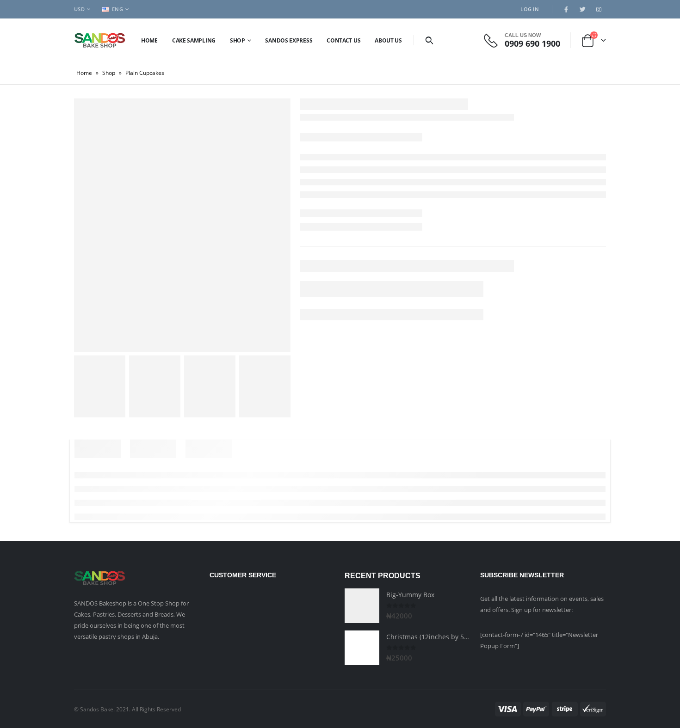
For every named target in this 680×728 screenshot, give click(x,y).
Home (149, 40)
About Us (388, 40)
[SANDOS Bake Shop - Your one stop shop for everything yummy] (99, 40)
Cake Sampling (194, 40)
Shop (237, 40)
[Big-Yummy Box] (362, 605)
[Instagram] (599, 9)
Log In (529, 9)
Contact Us (343, 40)
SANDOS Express (288, 40)
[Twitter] (582, 9)
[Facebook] (566, 9)
